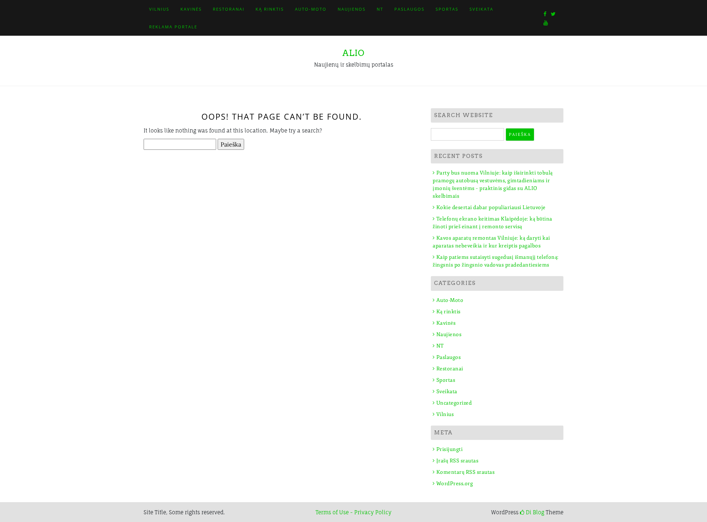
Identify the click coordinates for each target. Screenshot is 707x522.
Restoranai (229, 9)
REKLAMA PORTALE (173, 26)
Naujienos (352, 9)
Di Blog (534, 512)
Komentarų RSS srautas (465, 472)
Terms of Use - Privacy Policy (353, 512)
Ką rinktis (270, 9)
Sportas (447, 9)
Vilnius (159, 9)
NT (380, 9)
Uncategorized (454, 403)
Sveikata (481, 9)
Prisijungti (449, 449)
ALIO (353, 53)
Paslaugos (409, 9)
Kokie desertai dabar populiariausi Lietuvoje (491, 207)
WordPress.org (454, 483)
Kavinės (191, 9)
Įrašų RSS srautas (457, 461)
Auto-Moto (311, 9)
